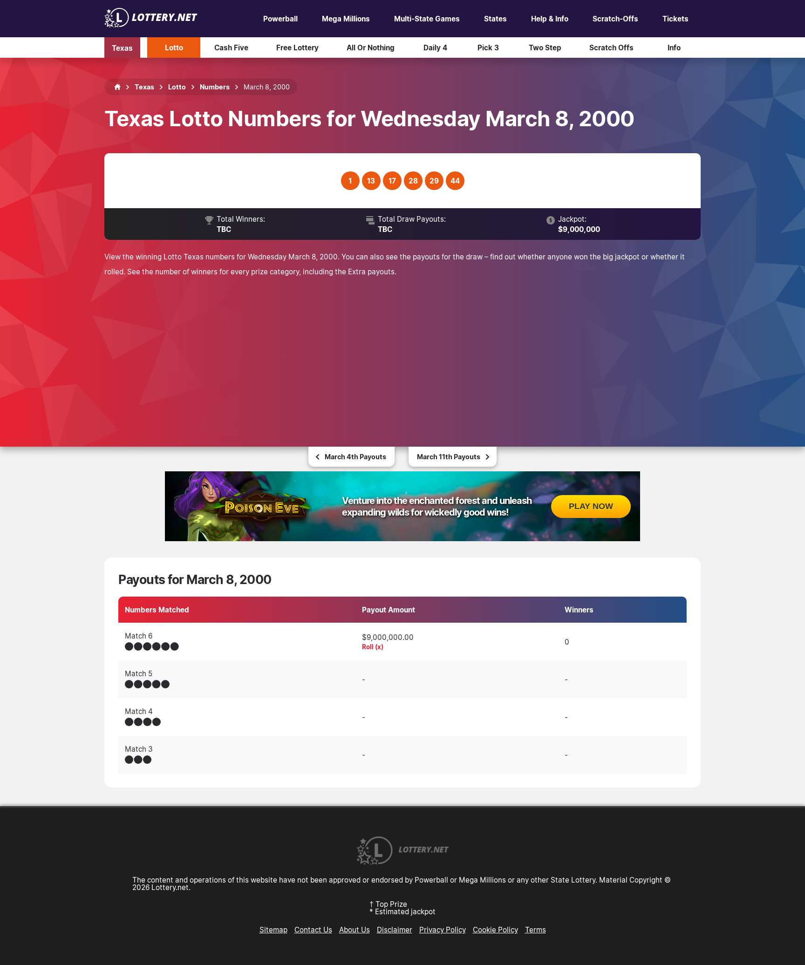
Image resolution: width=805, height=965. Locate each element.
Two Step (545, 47)
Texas (122, 47)
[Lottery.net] (151, 24)
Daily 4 (435, 47)
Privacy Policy (442, 929)
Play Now (591, 506)
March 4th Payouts (355, 456)
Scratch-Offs (615, 18)
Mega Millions (346, 18)
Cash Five (231, 47)
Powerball (280, 18)
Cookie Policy (495, 929)
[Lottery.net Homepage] (117, 87)
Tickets (675, 18)
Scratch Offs (611, 47)
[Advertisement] (402, 349)
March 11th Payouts (448, 456)
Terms (535, 929)
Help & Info (549, 18)
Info (674, 47)
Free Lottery (297, 47)
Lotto (174, 47)
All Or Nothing (371, 47)
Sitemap (273, 929)
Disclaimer (394, 929)
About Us (354, 929)
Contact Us (313, 929)
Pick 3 (488, 47)
